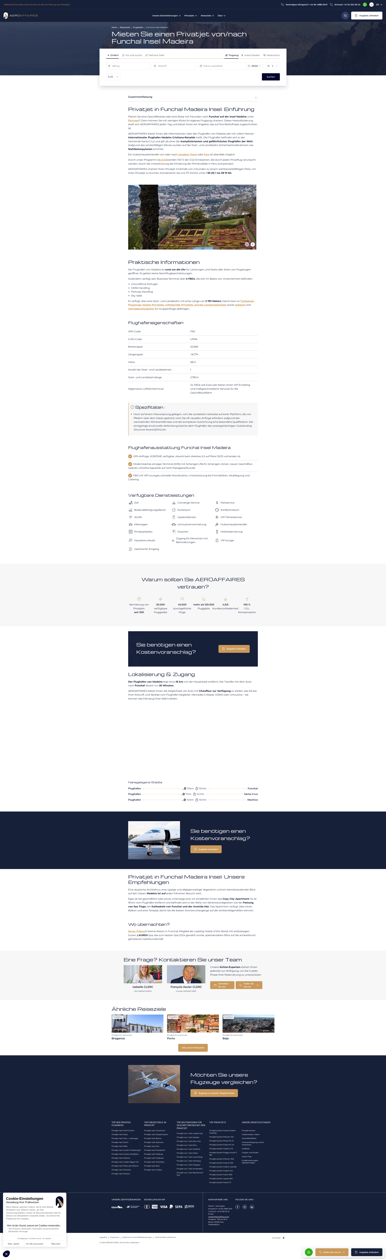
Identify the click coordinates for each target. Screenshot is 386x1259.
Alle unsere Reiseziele (193, 1047)
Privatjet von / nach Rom (187, 1145)
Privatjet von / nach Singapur (188, 1165)
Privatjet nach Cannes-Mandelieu (125, 1154)
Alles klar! (55, 1244)
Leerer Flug (246, 1156)
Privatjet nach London (153, 1170)
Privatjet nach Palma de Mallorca (125, 1166)
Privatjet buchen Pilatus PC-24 (221, 1145)
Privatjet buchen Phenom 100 (221, 1137)
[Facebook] (237, 1207)
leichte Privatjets (153, 304)
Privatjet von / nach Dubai (187, 1153)
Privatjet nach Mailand (121, 1158)
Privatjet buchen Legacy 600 (221, 1178)
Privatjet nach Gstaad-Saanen (156, 1134)
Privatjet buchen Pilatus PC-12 (221, 1141)
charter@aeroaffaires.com (218, 1217)
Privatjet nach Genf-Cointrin (123, 1130)
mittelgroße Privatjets (179, 304)
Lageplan (103, 1237)
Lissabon (183, 154)
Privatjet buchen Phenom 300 (221, 1159)
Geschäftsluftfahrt (249, 1138)
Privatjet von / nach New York (189, 1141)
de (377, 4)
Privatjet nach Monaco (121, 1174)
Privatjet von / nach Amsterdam (190, 1169)
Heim (114, 27)
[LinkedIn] (371, 4)
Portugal (133, 120)
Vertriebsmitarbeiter (141, 308)
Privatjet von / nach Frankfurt (188, 1149)
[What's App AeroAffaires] (365, 4)
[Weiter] (253, 244)
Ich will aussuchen (34, 1244)
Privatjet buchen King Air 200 (221, 1163)
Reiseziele (125, 27)
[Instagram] (245, 1207)
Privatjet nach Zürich (120, 1142)
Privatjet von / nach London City (190, 1133)
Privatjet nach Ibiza (152, 1166)
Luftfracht (246, 1149)
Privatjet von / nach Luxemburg (189, 1157)
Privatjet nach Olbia (119, 1146)
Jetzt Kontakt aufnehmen (165, 1237)
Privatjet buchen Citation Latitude (223, 1167)
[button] (6, 1253)
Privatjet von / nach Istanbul (188, 1137)
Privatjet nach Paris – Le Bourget (125, 1138)
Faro (206, 154)
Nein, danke (13, 1244)
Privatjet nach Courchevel (154, 1130)
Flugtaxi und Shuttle (250, 1153)
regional (240, 304)
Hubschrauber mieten (251, 1134)
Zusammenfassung (140, 96)
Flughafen (138, 27)
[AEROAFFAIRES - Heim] (21, 15)
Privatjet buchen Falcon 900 (220, 1175)
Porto (193, 154)
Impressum (114, 1237)
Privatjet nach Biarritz (152, 1138)
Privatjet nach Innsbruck (154, 1158)
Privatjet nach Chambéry (154, 1162)
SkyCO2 (162, 159)
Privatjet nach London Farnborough (126, 1150)
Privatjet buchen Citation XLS (221, 1171)
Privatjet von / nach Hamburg (189, 1161)
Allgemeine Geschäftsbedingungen (137, 1237)
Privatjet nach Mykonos (153, 1142)
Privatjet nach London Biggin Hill (125, 1162)
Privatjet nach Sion (151, 1146)
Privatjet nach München (121, 1170)
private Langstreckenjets (210, 304)
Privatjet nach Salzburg (153, 1154)
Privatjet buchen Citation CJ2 (221, 1149)
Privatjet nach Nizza (120, 1134)
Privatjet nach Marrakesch (154, 1150)
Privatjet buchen (248, 1130)
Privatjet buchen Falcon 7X (220, 1182)
